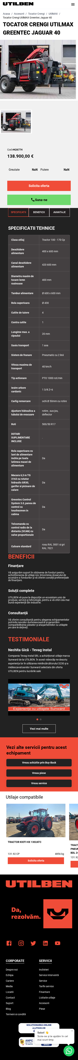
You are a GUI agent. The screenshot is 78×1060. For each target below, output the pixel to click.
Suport (9, 1003)
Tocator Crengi (36, 13)
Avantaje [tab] (59, 212)
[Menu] (73, 4)
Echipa (9, 975)
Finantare (44, 991)
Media (9, 986)
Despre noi (12, 969)
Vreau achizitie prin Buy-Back (39, 762)
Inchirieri (44, 969)
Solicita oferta (36, 860)
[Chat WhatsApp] (68, 1050)
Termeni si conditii (16, 1014)
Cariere (10, 980)
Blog (8, 1008)
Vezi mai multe (39, 728)
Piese (42, 1008)
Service (43, 980)
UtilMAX (53, 13)
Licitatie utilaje (47, 997)
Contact (10, 997)
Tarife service (46, 986)
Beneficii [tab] (39, 212)
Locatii (9, 991)
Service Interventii (49, 975)
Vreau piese (39, 773)
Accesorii (19, 13)
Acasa (6, 13)
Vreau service (39, 783)
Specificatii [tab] (18, 212)
